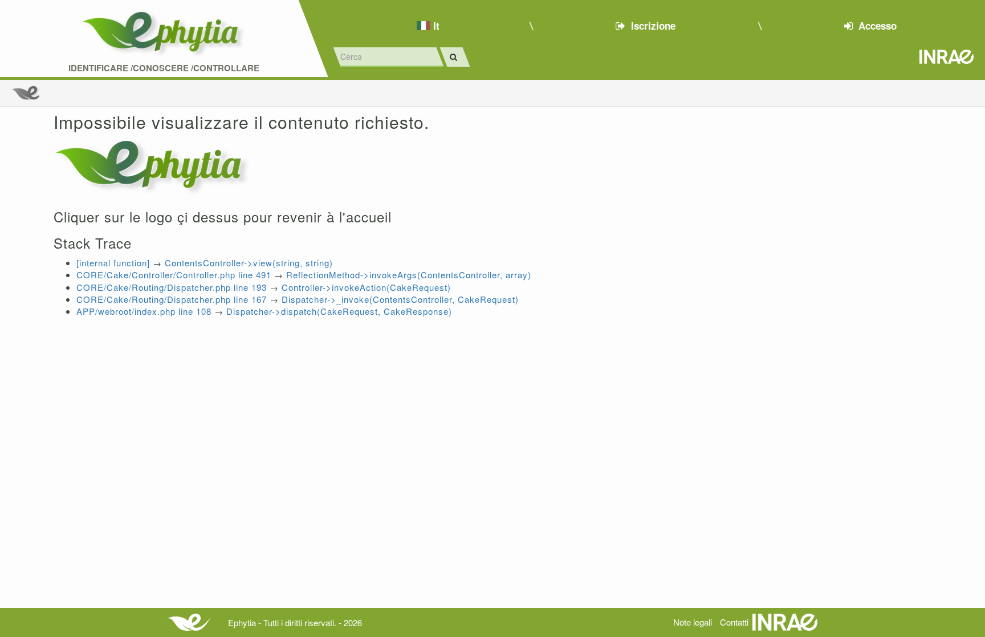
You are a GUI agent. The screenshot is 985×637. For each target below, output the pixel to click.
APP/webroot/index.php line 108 (143, 311)
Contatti (734, 622)
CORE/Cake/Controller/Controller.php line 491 (173, 275)
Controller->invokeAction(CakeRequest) (366, 287)
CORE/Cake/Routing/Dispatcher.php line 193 (171, 287)
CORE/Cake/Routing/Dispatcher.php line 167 (171, 299)
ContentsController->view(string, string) (249, 263)
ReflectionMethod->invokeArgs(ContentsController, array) (408, 275)
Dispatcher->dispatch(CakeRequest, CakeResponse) (339, 311)
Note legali (692, 622)
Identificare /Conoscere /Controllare (163, 68)
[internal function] (113, 263)
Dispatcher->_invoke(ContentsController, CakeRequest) (400, 299)
